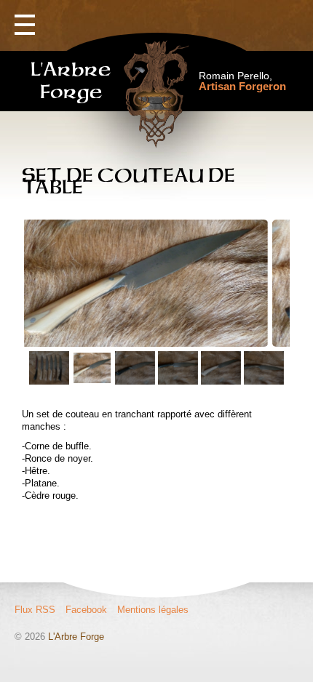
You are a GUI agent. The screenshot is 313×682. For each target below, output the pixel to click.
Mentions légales (153, 609)
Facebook (86, 609)
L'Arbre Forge (76, 636)
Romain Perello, (242, 81)
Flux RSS (35, 609)
